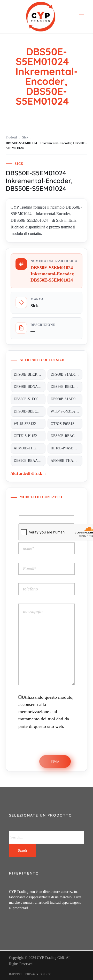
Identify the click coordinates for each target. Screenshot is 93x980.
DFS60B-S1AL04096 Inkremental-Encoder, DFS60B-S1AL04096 (66, 374)
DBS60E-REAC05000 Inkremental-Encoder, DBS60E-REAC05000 (66, 436)
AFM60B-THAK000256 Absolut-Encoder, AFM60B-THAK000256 (66, 461)
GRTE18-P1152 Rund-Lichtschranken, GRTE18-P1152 (29, 436)
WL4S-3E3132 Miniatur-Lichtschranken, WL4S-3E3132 (29, 424)
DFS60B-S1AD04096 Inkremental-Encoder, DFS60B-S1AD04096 (66, 399)
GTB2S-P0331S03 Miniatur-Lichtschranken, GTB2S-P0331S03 (66, 424)
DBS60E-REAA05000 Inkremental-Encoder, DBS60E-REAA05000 (29, 461)
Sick (25, 137)
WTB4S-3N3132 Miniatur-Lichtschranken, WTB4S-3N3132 (66, 411)
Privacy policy (38, 974)
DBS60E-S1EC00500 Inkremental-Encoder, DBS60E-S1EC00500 (29, 399)
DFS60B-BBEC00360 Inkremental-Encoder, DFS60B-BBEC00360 (29, 411)
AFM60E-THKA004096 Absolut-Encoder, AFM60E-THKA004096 (29, 448)
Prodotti (11, 137)
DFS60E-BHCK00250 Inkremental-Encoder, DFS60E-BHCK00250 (29, 374)
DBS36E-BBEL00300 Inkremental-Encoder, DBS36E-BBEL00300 (66, 387)
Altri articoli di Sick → (29, 473)
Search (22, 850)
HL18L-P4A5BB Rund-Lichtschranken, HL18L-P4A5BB (66, 448)
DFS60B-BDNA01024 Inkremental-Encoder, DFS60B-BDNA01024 (29, 387)
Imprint (15, 974)
